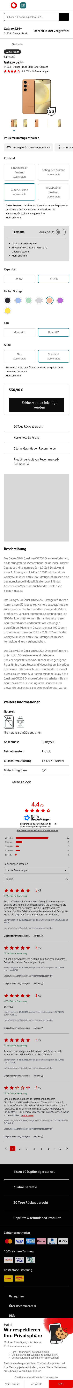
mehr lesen (27, 1115)
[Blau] (18, 300)
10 (59, 1148)
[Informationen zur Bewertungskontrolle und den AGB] (55, 824)
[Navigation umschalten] (6, 5)
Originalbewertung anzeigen (17, 935)
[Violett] (60, 300)
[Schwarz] (7, 300)
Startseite (17, 44)
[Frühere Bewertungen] (6, 1148)
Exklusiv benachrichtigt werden (39, 404)
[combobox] (31, 17)
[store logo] (18, 5)
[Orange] (49, 300)
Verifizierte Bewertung (16, 896)
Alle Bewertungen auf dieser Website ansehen (37, 830)
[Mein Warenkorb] (67, 5)
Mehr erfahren (13, 217)
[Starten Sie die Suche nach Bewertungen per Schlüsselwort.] (66, 879)
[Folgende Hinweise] (67, 1148)
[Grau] (39, 300)
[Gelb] (7, 310)
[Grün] (28, 300)
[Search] (64, 17)
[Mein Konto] (60, 5)
